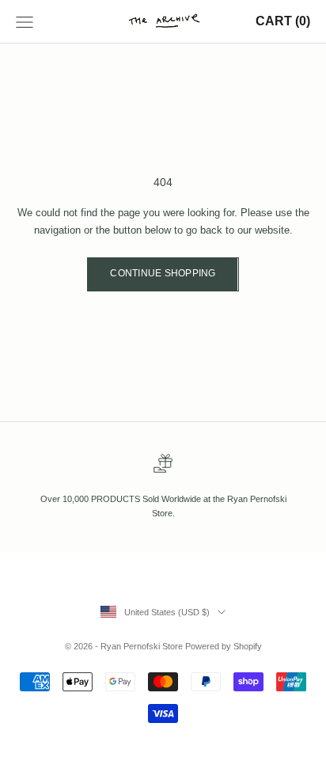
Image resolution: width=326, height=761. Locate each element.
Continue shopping (162, 273)
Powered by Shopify (223, 646)
